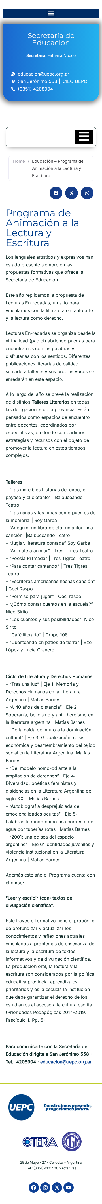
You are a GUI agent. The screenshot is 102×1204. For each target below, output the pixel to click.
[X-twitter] (57, 1187)
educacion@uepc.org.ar (66, 1062)
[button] (51, 13)
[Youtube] (68, 1187)
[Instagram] (45, 1187)
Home (19, 161)
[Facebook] (34, 1187)
